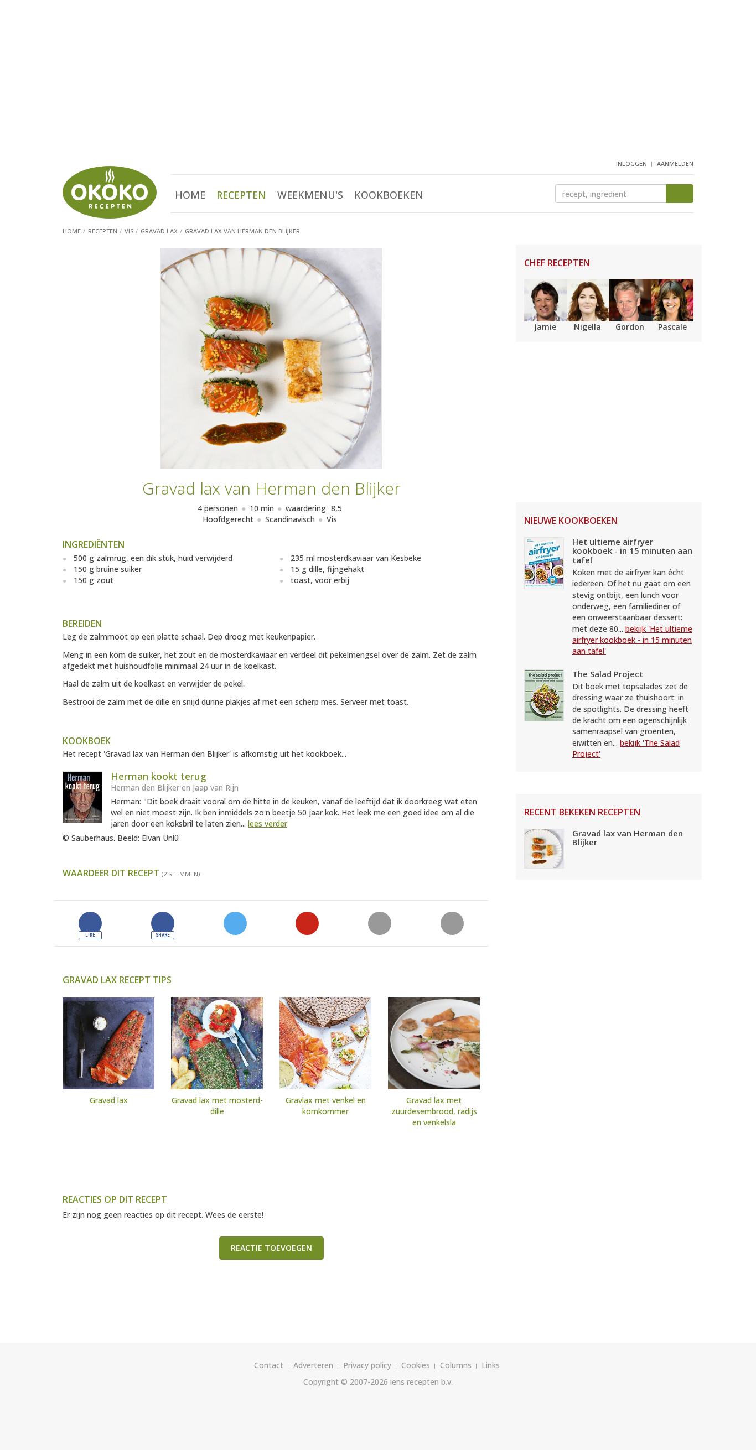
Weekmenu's (310, 194)
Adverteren (313, 1365)
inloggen (631, 163)
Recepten (241, 194)
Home (190, 194)
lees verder (267, 823)
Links (490, 1365)
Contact (268, 1365)
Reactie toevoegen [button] (271, 1248)
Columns (456, 1365)
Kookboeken (388, 194)
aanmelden (675, 163)
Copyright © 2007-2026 (345, 1381)
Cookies (415, 1365)
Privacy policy (367, 1365)
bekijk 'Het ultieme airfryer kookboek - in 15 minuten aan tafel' (632, 640)
